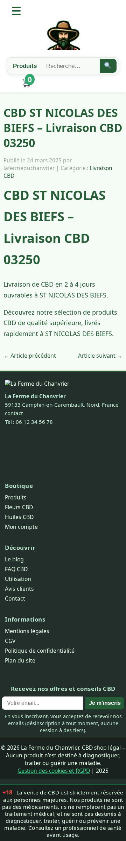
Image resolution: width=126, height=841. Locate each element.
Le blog (14, 559)
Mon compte (21, 527)
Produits (16, 497)
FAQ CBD (16, 569)
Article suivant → (100, 355)
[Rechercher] (108, 66)
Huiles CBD (19, 517)
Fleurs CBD (19, 507)
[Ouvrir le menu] (16, 11)
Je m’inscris (105, 703)
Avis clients (19, 589)
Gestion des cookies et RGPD (54, 771)
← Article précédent (30, 355)
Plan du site (20, 660)
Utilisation (18, 579)
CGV (10, 641)
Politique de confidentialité (40, 650)
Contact (15, 598)
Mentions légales (27, 631)
